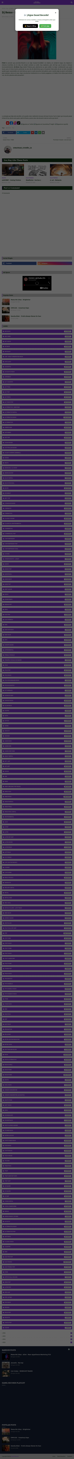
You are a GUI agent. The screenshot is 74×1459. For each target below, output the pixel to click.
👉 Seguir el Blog (30, 26)
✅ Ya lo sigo (45, 26)
